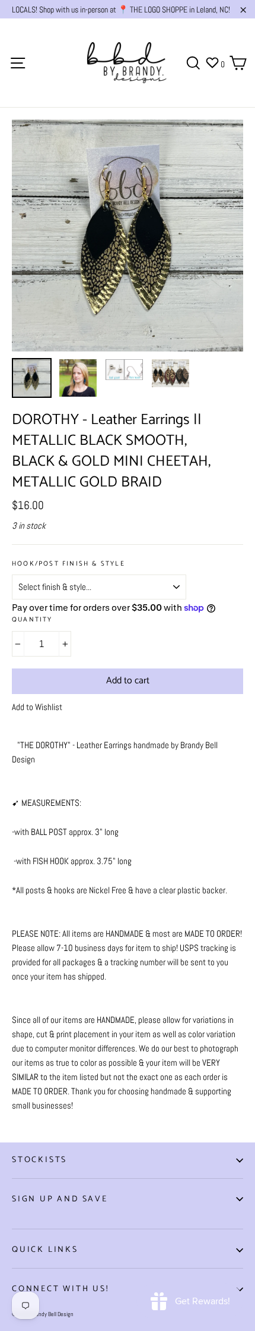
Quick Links (45, 1250)
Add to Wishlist (37, 706)
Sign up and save (60, 1199)
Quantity (32, 620)
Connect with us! (60, 1289)
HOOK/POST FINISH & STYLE (68, 564)
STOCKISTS (39, 1160)
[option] (127, 235)
